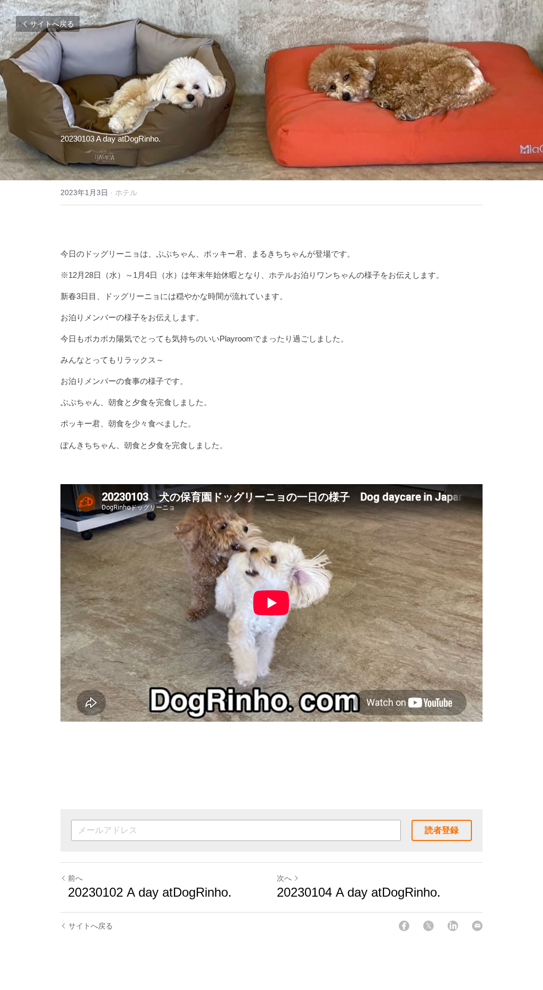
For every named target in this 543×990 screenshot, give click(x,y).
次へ (284, 878)
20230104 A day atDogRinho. (360, 892)
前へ (75, 878)
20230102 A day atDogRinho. (147, 892)
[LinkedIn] (453, 926)
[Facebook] (404, 926)
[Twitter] (428, 926)
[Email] (477, 926)
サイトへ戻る (52, 24)
